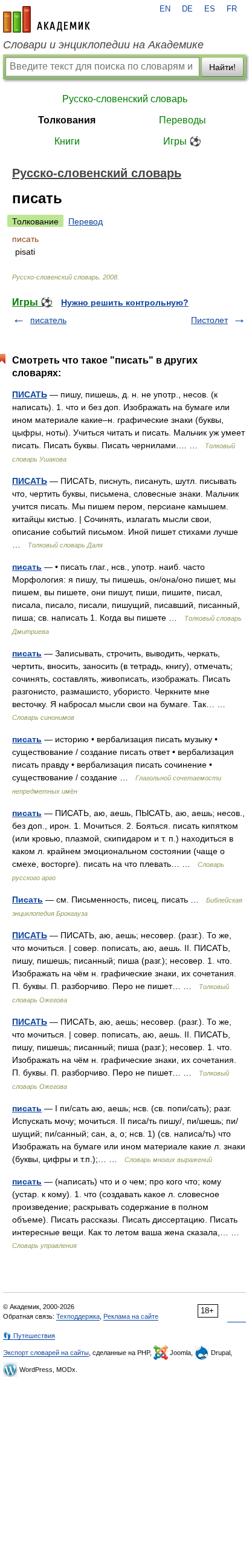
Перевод (85, 221)
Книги (67, 141)
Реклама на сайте (130, 1316)
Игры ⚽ (182, 141)
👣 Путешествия (29, 1335)
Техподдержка (78, 1316)
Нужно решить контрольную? (125, 302)
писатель (48, 320)
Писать (27, 899)
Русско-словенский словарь (124, 99)
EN (165, 9)
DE (187, 9)
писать (27, 567)
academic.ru (46, 19)
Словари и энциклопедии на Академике (103, 45)
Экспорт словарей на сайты (46, 1352)
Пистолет (209, 320)
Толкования (66, 120)
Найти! (222, 67)
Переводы (182, 120)
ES (209, 9)
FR (232, 9)
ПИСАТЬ (29, 394)
